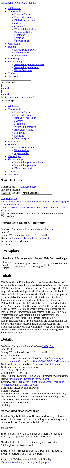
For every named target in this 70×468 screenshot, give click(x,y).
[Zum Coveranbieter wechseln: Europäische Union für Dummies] (25, 213)
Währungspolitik (9, 384)
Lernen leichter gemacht (36, 238)
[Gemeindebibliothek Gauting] (17, 2)
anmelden (6, 88)
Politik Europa (52, 364)
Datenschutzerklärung (12, 462)
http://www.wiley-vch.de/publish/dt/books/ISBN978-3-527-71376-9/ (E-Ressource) (35, 359)
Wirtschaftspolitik (29, 384)
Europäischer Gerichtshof (50, 381)
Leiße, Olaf (48, 229)
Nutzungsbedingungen (37, 462)
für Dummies (15, 238)
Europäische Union (26, 381)
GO (35, 82)
